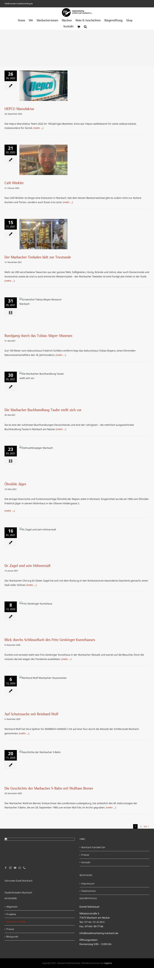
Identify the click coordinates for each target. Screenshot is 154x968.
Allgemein (12, 906)
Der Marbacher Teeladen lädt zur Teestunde (43, 229)
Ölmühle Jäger (43, 458)
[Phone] (24, 868)
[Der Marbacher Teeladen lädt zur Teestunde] (43, 234)
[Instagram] (10, 868)
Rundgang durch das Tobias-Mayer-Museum (43, 308)
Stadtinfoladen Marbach (18, 892)
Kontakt (85, 862)
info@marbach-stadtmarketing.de (19, 3)
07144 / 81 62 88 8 (94, 922)
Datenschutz (88, 891)
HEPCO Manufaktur (43, 83)
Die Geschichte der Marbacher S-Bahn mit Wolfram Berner (43, 760)
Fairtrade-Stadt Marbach (18, 880)
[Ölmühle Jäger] (43, 461)
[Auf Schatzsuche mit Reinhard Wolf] (43, 691)
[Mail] (19, 868)
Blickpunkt (12, 936)
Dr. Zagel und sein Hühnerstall (43, 539)
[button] (85, 27)
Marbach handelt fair (93, 847)
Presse (85, 854)
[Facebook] (6, 868)
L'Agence (108, 963)
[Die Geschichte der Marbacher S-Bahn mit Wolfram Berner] (43, 765)
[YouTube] (15, 868)
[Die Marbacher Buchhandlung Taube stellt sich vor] (43, 387)
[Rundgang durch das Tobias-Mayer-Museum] (43, 312)
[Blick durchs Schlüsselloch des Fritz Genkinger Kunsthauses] (43, 616)
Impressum (87, 883)
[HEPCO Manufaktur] (43, 86)
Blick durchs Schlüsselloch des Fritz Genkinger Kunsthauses (43, 612)
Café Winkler (43, 157)
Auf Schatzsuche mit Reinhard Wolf (43, 688)
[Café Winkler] (43, 160)
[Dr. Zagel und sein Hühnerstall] (43, 542)
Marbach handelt (16, 921)
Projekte (11, 914)
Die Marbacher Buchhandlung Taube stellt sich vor (43, 382)
